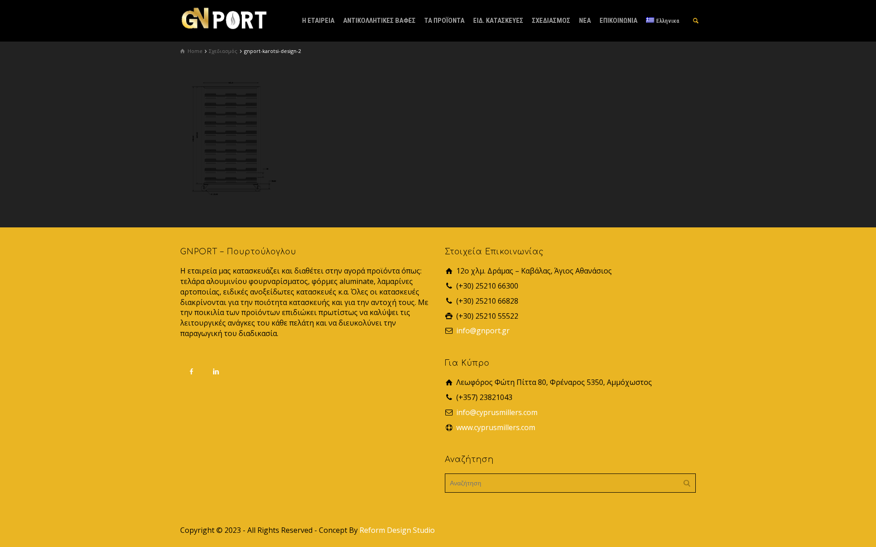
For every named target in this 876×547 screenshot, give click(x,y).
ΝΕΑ (585, 20)
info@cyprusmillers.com (496, 412)
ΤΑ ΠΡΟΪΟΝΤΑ (444, 20)
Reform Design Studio (397, 530)
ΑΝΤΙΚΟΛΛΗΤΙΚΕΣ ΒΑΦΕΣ (379, 20)
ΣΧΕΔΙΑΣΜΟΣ (551, 20)
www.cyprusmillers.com (495, 427)
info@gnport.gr (483, 331)
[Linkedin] (216, 371)
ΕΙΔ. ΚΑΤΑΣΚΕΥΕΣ (498, 20)
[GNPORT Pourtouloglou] (223, 17)
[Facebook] (191, 371)
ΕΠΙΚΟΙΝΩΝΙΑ (618, 20)
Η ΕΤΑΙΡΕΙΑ (318, 20)
